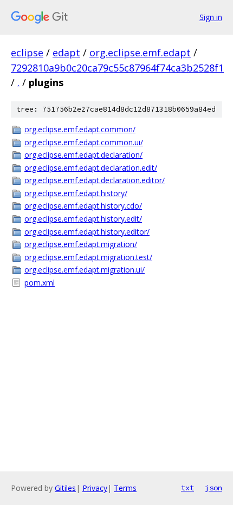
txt (187, 488)
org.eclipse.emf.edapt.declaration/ (83, 155)
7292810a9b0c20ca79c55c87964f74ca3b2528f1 (117, 67)
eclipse (27, 52)
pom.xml (39, 282)
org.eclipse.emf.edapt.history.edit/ (83, 218)
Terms (125, 488)
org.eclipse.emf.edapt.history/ (75, 193)
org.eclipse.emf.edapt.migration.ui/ (84, 269)
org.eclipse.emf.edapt (140, 52)
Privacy (94, 488)
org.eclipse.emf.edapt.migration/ (80, 244)
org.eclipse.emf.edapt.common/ (79, 129)
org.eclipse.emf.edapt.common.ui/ (83, 142)
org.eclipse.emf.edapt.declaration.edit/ (90, 168)
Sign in (210, 17)
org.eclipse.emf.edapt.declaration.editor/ (94, 180)
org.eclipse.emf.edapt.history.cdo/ (83, 205)
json (213, 488)
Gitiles (65, 488)
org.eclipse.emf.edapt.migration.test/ (88, 257)
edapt (66, 52)
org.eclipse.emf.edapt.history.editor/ (87, 231)
